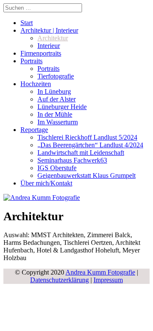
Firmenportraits (40, 53)
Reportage (34, 129)
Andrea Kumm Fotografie (100, 272)
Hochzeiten (35, 83)
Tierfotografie (55, 76)
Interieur (48, 45)
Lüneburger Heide (62, 106)
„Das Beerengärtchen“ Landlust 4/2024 (90, 145)
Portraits (31, 61)
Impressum (108, 279)
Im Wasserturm (57, 122)
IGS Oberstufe (56, 167)
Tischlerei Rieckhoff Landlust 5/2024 (87, 137)
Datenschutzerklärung (59, 279)
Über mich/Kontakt (46, 183)
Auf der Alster (56, 99)
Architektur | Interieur (49, 30)
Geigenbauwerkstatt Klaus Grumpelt (86, 175)
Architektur (52, 38)
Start (26, 22)
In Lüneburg (54, 91)
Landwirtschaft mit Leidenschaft (80, 152)
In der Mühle (54, 114)
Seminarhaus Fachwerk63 (72, 160)
